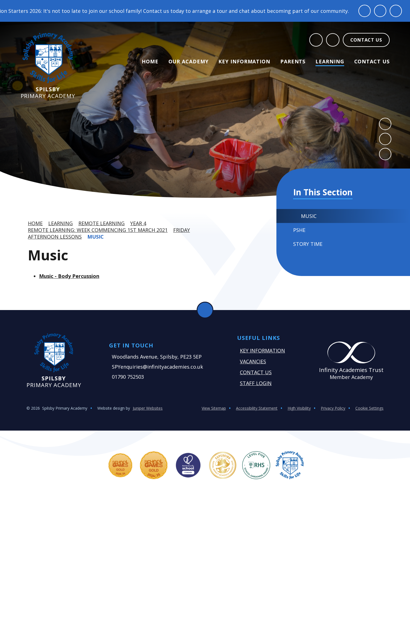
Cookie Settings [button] (369, 408)
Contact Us (256, 372)
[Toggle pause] (364, 11)
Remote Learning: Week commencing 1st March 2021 (98, 230)
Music (95, 236)
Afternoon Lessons (55, 236)
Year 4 (138, 223)
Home (35, 223)
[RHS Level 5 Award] (256, 465)
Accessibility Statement (257, 408)
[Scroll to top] (205, 310)
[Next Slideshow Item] (385, 139)
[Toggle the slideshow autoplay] (385, 154)
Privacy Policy (333, 408)
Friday (181, 230)
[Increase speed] (396, 11)
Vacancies (253, 361)
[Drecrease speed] (380, 11)
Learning (60, 223)
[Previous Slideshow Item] (385, 124)
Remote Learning (101, 223)
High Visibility (299, 408)
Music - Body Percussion (69, 276)
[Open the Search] (316, 40)
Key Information (262, 350)
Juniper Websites (148, 408)
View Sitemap (214, 408)
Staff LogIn (256, 383)
